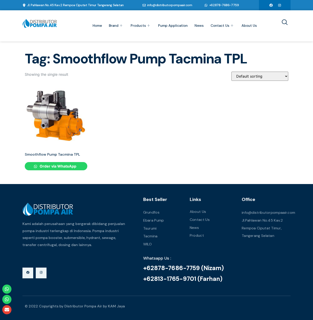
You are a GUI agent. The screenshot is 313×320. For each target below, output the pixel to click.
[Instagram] (280, 5)
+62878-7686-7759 (224, 5)
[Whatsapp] (6, 289)
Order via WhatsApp (57, 166)
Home (97, 25)
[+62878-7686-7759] (206, 5)
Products (138, 25)
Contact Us (220, 25)
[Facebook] (271, 5)
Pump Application (173, 25)
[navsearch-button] (283, 22)
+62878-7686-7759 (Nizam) (183, 268)
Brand (113, 25)
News (199, 25)
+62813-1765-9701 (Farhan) (182, 279)
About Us (249, 25)
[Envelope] (6, 309)
